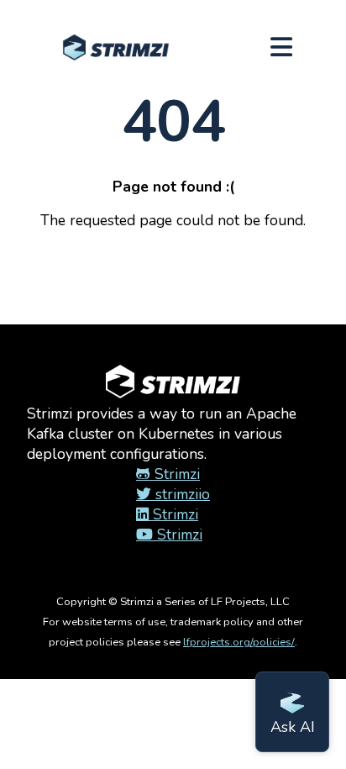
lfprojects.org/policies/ (239, 642)
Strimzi (175, 474)
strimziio (180, 494)
